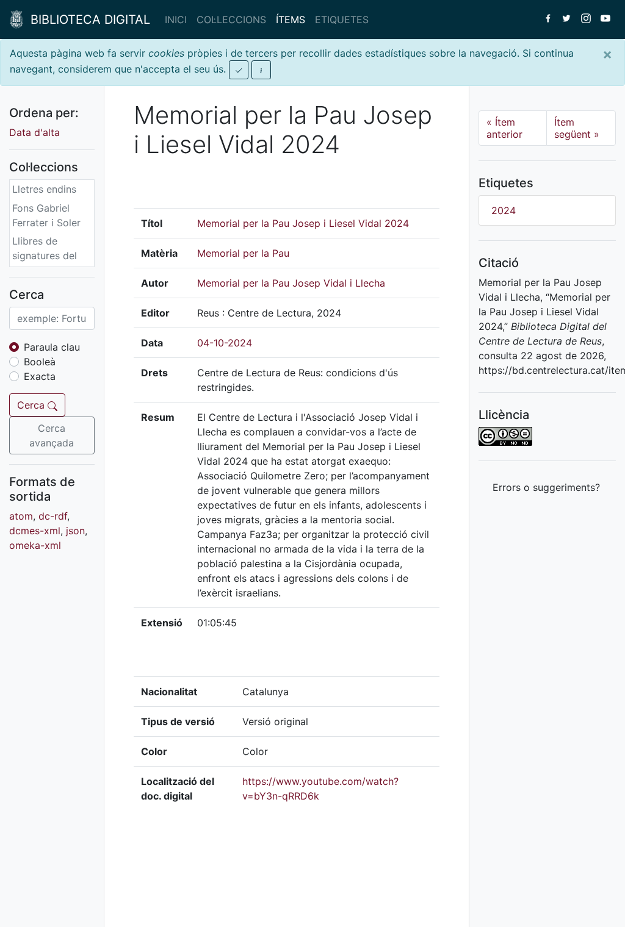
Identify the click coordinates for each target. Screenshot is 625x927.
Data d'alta (34, 132)
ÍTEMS (290, 19)
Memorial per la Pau (243, 253)
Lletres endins (44, 189)
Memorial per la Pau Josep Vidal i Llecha (291, 283)
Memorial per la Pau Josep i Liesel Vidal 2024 (303, 223)
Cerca (32, 405)
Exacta (40, 376)
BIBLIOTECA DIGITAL (86, 19)
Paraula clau (52, 347)
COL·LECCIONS (231, 19)
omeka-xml (35, 545)
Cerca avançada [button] (51, 435)
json (75, 530)
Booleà (40, 362)
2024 (503, 210)
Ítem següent (576, 128)
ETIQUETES (342, 19)
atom (21, 516)
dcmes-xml (34, 530)
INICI (176, 19)
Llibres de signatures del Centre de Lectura (44, 263)
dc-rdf (52, 516)
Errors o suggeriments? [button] (546, 487)
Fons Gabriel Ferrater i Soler (46, 215)
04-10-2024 (224, 343)
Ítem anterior (504, 128)
